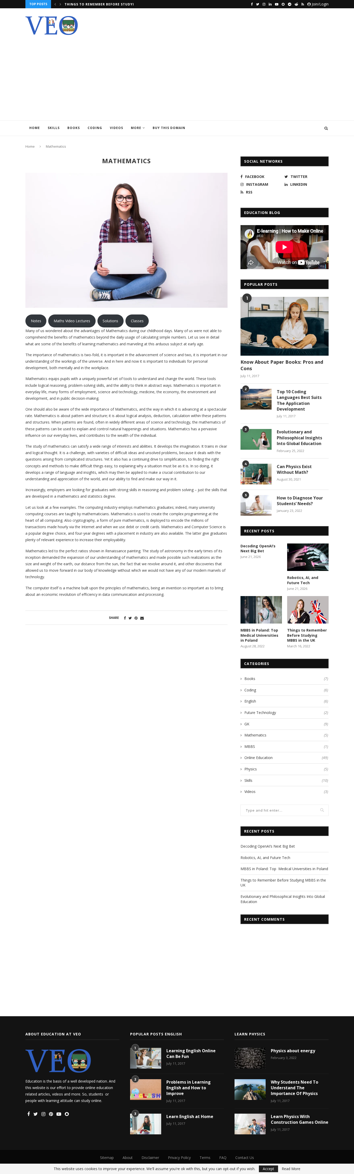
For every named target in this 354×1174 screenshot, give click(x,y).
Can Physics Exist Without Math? (294, 469)
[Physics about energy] (250, 1058)
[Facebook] (252, 4)
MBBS (286, 746)
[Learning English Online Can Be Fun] (145, 1058)
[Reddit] (296, 4)
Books (73, 128)
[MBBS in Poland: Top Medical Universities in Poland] (261, 610)
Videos (116, 128)
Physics (286, 769)
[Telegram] (289, 4)
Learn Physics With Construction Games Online (299, 1119)
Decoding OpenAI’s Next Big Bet (257, 548)
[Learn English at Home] (145, 1124)
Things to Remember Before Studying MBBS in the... (116, 4)
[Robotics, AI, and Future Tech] (308, 557)
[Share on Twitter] (130, 617)
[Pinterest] (51, 1114)
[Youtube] (276, 4)
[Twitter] (257, 4)
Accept (268, 1168)
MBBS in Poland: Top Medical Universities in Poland (259, 635)
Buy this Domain (169, 128)
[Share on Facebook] (125, 617)
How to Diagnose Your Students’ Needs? (300, 500)
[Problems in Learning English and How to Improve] (145, 1089)
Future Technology (286, 712)
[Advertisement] (177, 74)
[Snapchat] (283, 4)
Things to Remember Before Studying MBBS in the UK (307, 635)
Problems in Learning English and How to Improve (188, 1088)
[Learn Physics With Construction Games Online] (250, 1124)
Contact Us (244, 1157)
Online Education (286, 757)
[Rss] (302, 4)
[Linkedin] (270, 4)
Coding (95, 128)
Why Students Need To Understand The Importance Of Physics (294, 1088)
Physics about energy (293, 1051)
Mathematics (286, 735)
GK (286, 723)
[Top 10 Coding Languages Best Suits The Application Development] (256, 399)
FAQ (222, 1157)
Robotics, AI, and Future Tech (302, 580)
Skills (54, 128)
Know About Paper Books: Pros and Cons (281, 365)
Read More (291, 1169)
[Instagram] (264, 4)
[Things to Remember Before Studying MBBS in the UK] (308, 610)
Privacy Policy (179, 1157)
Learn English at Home (189, 1116)
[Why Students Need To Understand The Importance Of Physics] (250, 1089)
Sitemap (107, 1157)
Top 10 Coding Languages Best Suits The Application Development (299, 400)
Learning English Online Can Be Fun (191, 1053)
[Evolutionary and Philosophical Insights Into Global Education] (256, 439)
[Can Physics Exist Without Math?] (256, 474)
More (136, 128)
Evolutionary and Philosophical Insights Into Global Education (299, 437)
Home (34, 128)
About (128, 1157)
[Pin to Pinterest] (136, 617)
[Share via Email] (142, 617)
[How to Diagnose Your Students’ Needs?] (256, 505)
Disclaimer (150, 1157)
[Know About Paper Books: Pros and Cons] (284, 326)
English (286, 701)
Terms (205, 1157)
